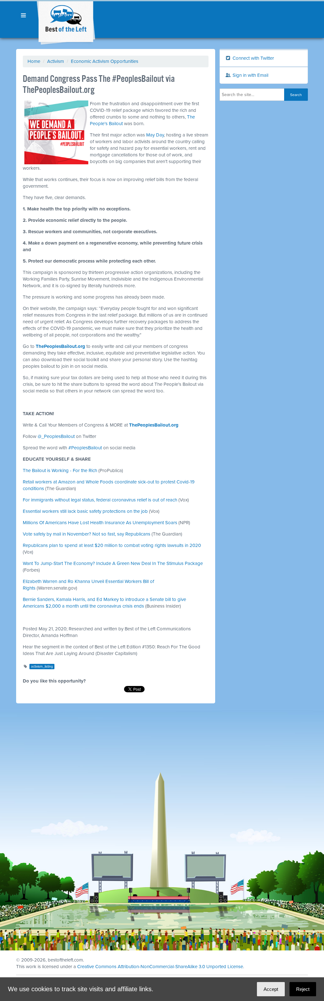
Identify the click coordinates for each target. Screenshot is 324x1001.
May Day (155, 135)
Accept (271, 989)
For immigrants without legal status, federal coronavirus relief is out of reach (100, 500)
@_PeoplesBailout (56, 436)
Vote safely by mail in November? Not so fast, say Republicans (86, 534)
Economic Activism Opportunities (104, 61)
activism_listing (42, 666)
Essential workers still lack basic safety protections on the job (85, 511)
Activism (55, 61)
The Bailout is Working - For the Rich (60, 470)
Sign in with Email (249, 75)
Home (34, 61)
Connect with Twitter (252, 58)
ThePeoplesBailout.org (60, 346)
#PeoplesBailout (85, 448)
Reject (302, 989)
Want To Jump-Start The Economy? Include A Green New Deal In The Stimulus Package (113, 563)
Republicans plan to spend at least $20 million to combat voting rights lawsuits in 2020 (112, 545)
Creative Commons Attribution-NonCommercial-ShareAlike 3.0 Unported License (160, 966)
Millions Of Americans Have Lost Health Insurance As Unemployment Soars (100, 522)
